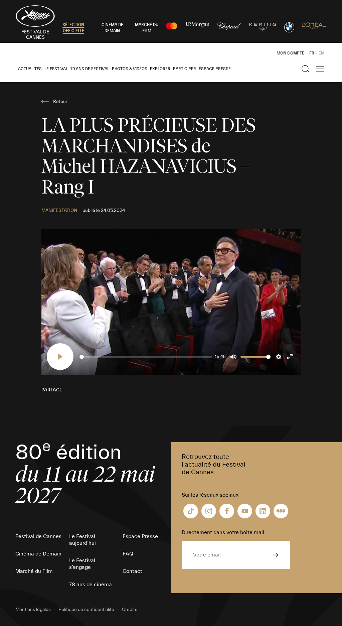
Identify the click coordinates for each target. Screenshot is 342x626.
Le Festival (56, 69)
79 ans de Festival (89, 69)
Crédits (129, 609)
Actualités (30, 69)
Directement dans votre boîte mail (223, 532)
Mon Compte (290, 53)
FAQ (128, 554)
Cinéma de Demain (38, 554)
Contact (132, 571)
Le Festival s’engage (82, 563)
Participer (184, 69)
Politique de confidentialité (86, 609)
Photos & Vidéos (129, 69)
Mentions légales (33, 609)
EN (321, 53)
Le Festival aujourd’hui (82, 539)
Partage (51, 390)
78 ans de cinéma (90, 585)
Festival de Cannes (38, 536)
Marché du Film (34, 571)
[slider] (145, 357)
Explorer (160, 69)
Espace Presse (215, 69)
